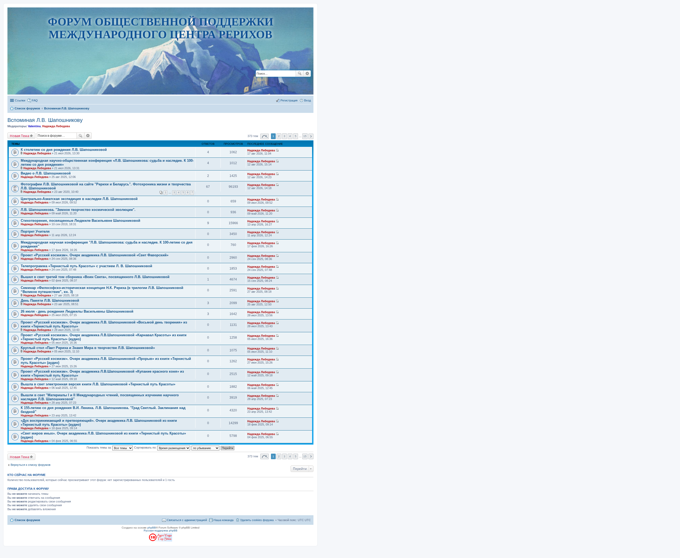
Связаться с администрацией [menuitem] (187, 520)
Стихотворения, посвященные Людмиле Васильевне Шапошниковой (80, 221)
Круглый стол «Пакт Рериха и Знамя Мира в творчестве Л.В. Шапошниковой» (88, 348)
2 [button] (279, 136)
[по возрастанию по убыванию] (206, 447)
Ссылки (20, 100)
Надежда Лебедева (56, 126)
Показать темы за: (99, 447)
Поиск (300, 73)
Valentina (34, 126)
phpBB (151, 527)
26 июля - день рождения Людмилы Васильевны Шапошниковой (77, 311)
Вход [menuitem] (307, 100)
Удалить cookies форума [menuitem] (257, 520)
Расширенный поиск (307, 73)
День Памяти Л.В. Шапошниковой (50, 301)
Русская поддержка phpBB (160, 530)
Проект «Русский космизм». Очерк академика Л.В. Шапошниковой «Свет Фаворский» (94, 255)
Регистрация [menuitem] (289, 100)
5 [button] (295, 136)
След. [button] (310, 136)
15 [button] (305, 136)
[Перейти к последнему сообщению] (277, 150)
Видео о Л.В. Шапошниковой (46, 173)
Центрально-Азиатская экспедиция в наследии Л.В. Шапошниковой (79, 199)
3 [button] (284, 136)
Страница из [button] (264, 136)
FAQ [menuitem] (35, 100)
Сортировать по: (145, 447)
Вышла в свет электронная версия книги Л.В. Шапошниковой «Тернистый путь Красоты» (98, 384)
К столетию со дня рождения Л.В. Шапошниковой (64, 150)
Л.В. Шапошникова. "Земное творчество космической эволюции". (78, 210)
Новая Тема (19, 135)
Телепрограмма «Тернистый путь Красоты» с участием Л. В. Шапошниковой (86, 266)
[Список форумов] (161, 78)
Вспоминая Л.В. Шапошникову (45, 120)
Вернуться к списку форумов (30, 464)
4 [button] (290, 136)
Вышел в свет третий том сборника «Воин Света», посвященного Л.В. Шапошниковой (95, 277)
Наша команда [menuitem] (223, 520)
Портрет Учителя (35, 231)
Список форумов (27, 520)
